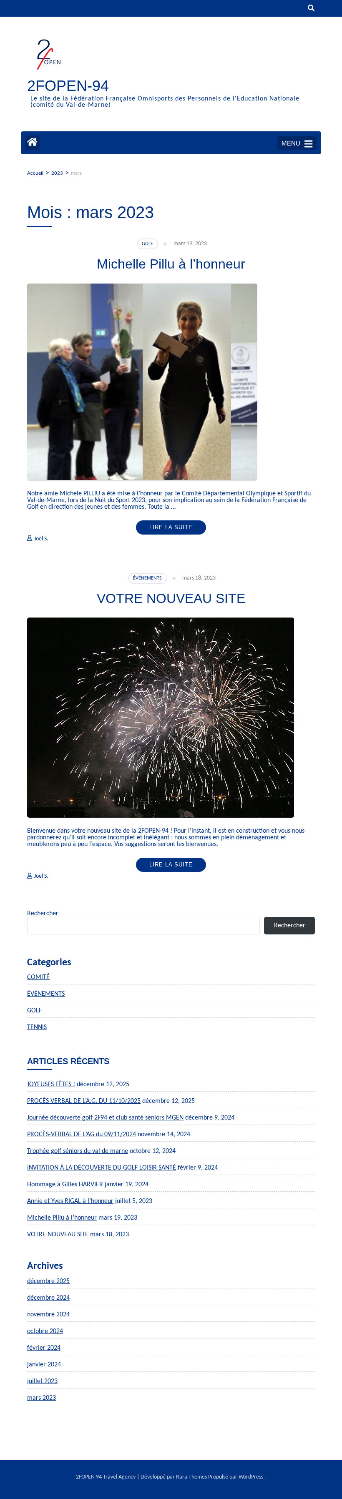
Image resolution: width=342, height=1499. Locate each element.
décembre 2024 (48, 1298)
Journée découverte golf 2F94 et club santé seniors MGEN (105, 1118)
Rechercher (42, 913)
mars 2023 (41, 1398)
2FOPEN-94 (68, 85)
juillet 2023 (42, 1381)
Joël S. (41, 539)
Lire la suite (171, 527)
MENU (291, 143)
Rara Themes (191, 1477)
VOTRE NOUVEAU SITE (171, 598)
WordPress (251, 1477)
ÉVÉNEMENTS (147, 578)
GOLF (147, 243)
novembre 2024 (48, 1314)
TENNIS (37, 1027)
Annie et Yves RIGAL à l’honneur (70, 1201)
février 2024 (43, 1348)
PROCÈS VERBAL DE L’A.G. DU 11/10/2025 (84, 1101)
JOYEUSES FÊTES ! (51, 1084)
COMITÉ (38, 977)
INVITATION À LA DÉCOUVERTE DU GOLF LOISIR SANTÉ (101, 1168)
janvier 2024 (44, 1364)
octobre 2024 (45, 1331)
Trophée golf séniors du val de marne (77, 1151)
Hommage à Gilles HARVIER (65, 1184)
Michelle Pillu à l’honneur (171, 263)
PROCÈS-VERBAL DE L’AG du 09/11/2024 (81, 1134)
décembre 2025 (48, 1281)
